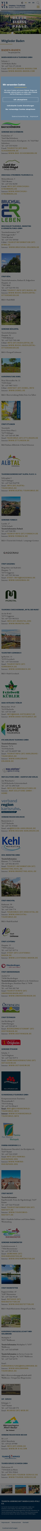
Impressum (34, 116)
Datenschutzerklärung (20, 116)
